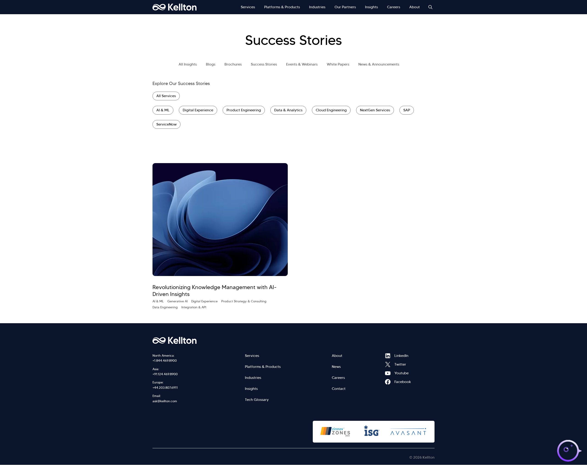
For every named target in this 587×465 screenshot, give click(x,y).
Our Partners (345, 7)
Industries (317, 7)
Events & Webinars (302, 64)
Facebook (387, 382)
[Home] (174, 7)
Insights (371, 7)
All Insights (188, 64)
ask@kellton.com (164, 401)
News (336, 366)
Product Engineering (244, 110)
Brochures (233, 64)
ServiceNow (166, 124)
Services (248, 7)
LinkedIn (387, 355)
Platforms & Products (282, 7)
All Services (166, 96)
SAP (406, 110)
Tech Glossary (257, 399)
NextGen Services (375, 110)
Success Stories (264, 64)
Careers (393, 7)
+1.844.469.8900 (164, 360)
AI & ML (162, 110)
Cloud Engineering (331, 110)
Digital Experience (198, 110)
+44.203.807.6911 (165, 388)
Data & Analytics (288, 110)
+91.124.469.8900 (165, 374)
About (414, 7)
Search (430, 7)
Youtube (387, 373)
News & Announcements (378, 64)
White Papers (338, 64)
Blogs (210, 64)
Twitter (387, 364)
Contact (339, 388)
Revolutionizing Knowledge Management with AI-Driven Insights (214, 291)
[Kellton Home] (199, 340)
